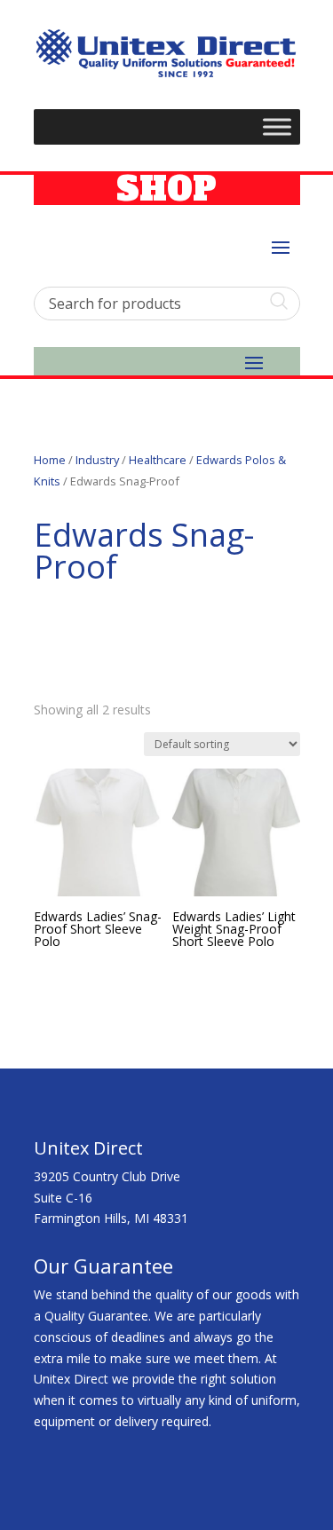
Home (50, 460)
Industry (97, 460)
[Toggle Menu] (277, 127)
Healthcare (157, 460)
